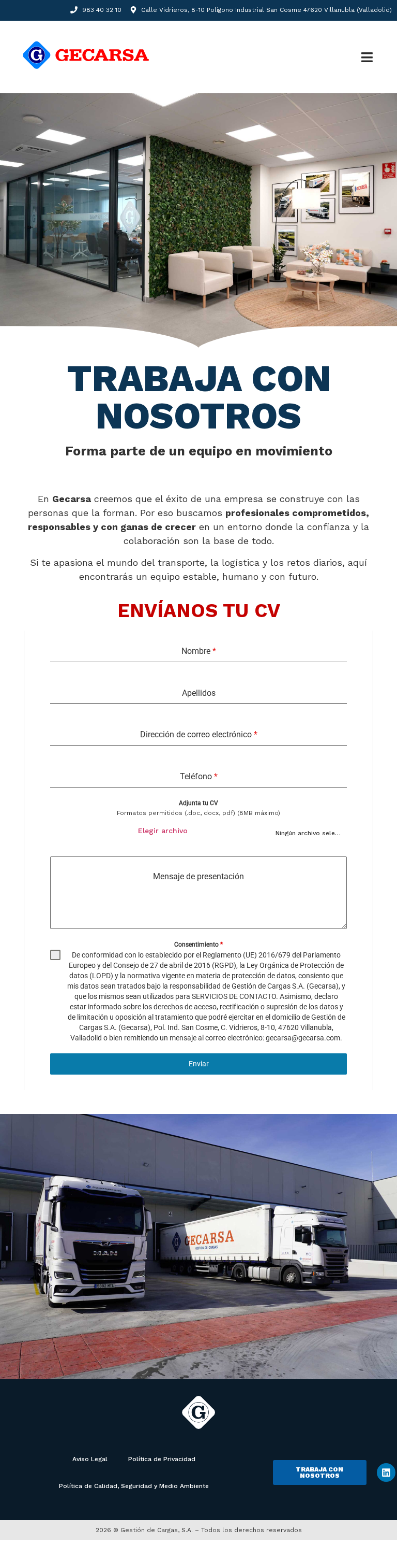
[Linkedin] (386, 1472)
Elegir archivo (163, 830)
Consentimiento (198, 944)
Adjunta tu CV (198, 803)
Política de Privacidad (161, 1459)
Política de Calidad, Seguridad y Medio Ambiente (134, 1486)
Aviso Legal (90, 1459)
